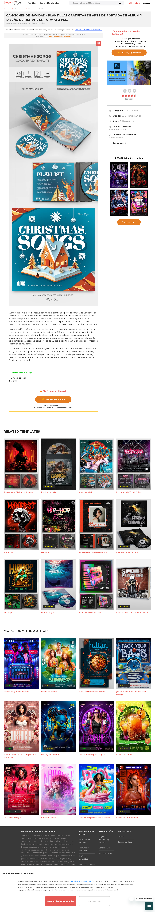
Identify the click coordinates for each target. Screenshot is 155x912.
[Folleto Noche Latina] (139, 175)
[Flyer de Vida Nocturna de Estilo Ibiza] (119, 203)
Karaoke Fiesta (48, 818)
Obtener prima (129, 222)
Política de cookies (87, 864)
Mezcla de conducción (90, 612)
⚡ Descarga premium (53, 399)
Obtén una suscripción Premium (61, 36)
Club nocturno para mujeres (92, 754)
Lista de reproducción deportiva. (132, 612)
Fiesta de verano (49, 692)
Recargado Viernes (50, 754)
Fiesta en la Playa (12, 818)
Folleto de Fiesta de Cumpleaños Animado (20, 756)
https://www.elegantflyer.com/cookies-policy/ (34, 890)
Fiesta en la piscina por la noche (94, 818)
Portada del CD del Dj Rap (129, 492)
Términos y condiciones (84, 849)
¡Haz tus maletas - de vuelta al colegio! (131, 693)
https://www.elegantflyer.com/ (81, 881)
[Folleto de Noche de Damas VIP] (139, 203)
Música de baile (48, 492)
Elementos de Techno (127, 552)
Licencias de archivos (84, 840)
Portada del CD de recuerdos (93, 552)
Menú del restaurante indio (92, 692)
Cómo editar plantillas (49, 3)
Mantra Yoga (47, 612)
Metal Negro (10, 552)
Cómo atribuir (116, 138)
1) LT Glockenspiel (17, 378)
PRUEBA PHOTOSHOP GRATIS (88, 30)
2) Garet (13, 381)
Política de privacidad (83, 857)
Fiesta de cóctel (124, 754)
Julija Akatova (127, 121)
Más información (117, 129)
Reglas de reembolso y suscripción (104, 839)
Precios (121, 837)
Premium (135, 3)
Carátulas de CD (132, 110)
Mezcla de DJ (85, 492)
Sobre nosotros (105, 853)
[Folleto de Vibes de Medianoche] (119, 175)
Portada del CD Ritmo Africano (19, 492)
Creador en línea (125, 842)
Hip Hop (8, 612)
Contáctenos (104, 848)
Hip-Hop (45, 552)
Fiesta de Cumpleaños (127, 818)
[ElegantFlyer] (12, 3)
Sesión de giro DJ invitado (16, 692)
